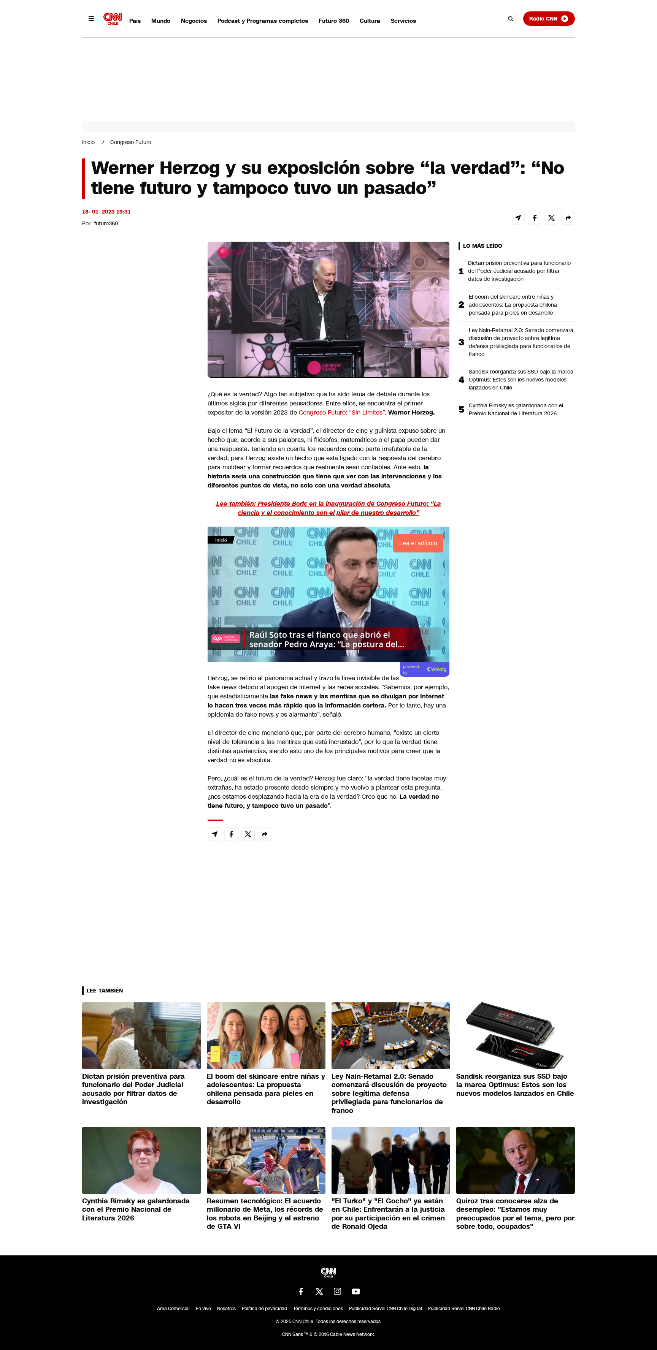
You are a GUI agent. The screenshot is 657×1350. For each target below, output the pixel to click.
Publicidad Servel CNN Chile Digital (385, 1309)
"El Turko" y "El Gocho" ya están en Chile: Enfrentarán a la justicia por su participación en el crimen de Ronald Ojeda (388, 1214)
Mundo (160, 21)
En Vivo (203, 1309)
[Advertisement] (139, 677)
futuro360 (106, 223)
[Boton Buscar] (511, 18)
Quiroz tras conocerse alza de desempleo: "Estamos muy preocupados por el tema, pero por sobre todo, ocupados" (515, 1214)
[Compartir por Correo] (518, 218)
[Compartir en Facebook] (534, 218)
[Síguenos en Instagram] (338, 1291)
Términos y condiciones (318, 1309)
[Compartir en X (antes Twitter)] (551, 218)
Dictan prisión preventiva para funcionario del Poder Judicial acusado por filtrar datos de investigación (519, 271)
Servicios (403, 21)
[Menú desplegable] (91, 18)
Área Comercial (173, 1309)
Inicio (88, 142)
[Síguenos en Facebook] (301, 1291)
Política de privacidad (264, 1309)
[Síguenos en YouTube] (356, 1291)
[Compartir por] (568, 218)
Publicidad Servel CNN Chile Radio (464, 1309)
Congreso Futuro (130, 142)
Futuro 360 (334, 21)
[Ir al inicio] (112, 19)
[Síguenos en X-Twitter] (319, 1291)
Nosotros (226, 1309)
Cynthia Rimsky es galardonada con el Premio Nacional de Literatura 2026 (516, 409)
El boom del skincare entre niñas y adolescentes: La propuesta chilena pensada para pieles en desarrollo (513, 305)
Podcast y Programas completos (262, 21)
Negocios (194, 21)
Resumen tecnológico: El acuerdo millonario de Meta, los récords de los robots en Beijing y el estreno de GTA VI (265, 1214)
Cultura (370, 21)
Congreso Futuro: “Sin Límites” (342, 412)
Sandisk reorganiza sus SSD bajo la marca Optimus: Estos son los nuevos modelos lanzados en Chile (521, 379)
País (135, 21)
